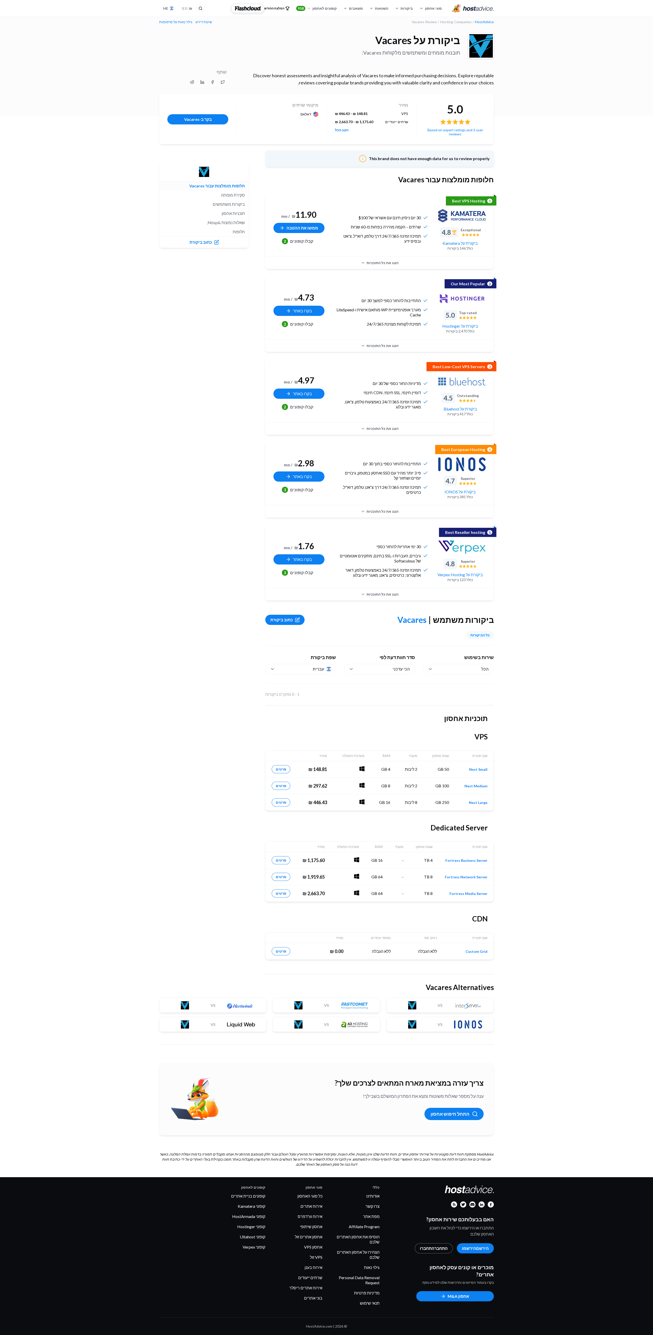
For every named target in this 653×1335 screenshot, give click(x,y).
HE (165, 8)
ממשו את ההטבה (302, 227)
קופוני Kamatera (251, 1206)
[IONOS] (462, 464)
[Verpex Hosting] (462, 547)
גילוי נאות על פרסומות (175, 22)
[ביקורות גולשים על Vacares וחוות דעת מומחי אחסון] (223, 82)
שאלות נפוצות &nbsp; (226, 222)
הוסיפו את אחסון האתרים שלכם (358, 1239)
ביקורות (406, 8)
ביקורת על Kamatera (460, 243)
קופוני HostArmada (248, 1216)
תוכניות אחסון (233, 213)
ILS (187, 8)
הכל (485, 668)
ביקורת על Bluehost (460, 408)
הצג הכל (341, 130)
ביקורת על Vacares (417, 40)
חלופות (239, 231)
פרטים (281, 769)
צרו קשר (373, 1206)
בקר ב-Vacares (198, 119)
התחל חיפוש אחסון (450, 1114)
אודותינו (373, 1195)
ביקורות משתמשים (229, 204)
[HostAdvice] (473, 8)
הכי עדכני (401, 668)
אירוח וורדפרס (310, 1216)
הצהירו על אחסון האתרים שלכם (358, 1255)
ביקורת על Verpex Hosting (460, 574)
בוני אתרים (313, 1297)
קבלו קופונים (298, 241)
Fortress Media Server (468, 894)
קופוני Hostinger (251, 1226)
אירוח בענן (313, 1267)
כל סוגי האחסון (309, 1195)
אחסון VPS (313, 1246)
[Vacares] (481, 46)
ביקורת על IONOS (460, 491)
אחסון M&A (458, 1296)
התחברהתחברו (434, 1248)
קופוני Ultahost (252, 1236)
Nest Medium (475, 786)
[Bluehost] (462, 381)
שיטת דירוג (203, 22)
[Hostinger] (462, 298)
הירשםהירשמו (475, 1248)
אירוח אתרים (311, 1206)
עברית (318, 668)
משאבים (356, 8)
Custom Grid (476, 951)
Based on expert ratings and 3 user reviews (455, 132)
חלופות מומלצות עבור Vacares (217, 185)
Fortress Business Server (466, 860)
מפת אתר (371, 1216)
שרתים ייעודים (310, 1277)
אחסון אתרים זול (308, 1236)
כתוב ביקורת (281, 619)
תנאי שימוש (370, 1303)
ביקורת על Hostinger (460, 326)
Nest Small (478, 769)
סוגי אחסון (433, 8)
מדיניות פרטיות (367, 1292)
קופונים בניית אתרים (248, 1195)
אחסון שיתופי (311, 1226)
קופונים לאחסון (317, 8)
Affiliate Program (364, 1226)
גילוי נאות (372, 1267)
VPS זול (316, 1257)
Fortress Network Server (466, 877)
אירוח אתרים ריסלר (305, 1287)
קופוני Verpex (254, 1246)
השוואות (381, 8)
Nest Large (478, 803)
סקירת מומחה (233, 194)
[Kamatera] (462, 216)
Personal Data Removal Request (359, 1280)
